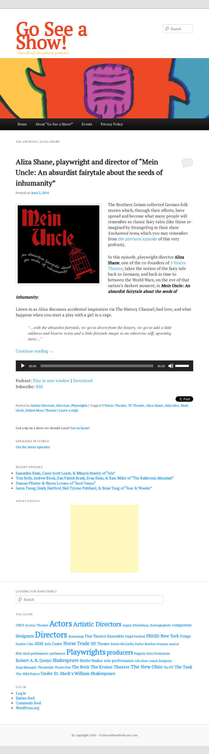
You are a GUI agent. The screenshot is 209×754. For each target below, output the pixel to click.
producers (120, 652)
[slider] (182, 365)
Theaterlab (45, 667)
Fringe (185, 636)
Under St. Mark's (57, 673)
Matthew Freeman (156, 644)
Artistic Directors (42, 405)
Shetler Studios (91, 660)
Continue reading (34, 351)
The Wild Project (28, 674)
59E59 (20, 625)
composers (182, 624)
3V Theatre (136, 405)
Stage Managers (26, 667)
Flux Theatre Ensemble (104, 636)
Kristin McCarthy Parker (127, 644)
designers (25, 636)
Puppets (140, 653)
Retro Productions (158, 653)
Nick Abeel (23, 653)
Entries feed (25, 698)
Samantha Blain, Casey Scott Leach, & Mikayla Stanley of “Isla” (65, 473)
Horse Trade (76, 643)
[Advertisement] (104, 539)
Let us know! (80, 428)
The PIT (169, 667)
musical (174, 644)
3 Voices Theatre (114, 405)
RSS (39, 386)
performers (57, 653)
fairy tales (172, 405)
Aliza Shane (155, 405)
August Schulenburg (135, 625)
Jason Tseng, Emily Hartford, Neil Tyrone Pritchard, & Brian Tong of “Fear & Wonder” (84, 488)
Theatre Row (62, 667)
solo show (141, 661)
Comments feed (28, 702)
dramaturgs (76, 636)
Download (82, 380)
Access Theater (36, 625)
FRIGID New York (162, 636)
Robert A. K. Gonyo (34, 660)
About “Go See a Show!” (54, 124)
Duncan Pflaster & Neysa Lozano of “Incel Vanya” (56, 483)
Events (87, 124)
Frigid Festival (135, 636)
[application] (104, 365)
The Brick (80, 667)
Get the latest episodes (33, 447)
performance (40, 653)
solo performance (119, 660)
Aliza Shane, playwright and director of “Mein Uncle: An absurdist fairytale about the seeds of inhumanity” (89, 172)
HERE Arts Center (48, 644)
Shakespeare (66, 660)
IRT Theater (100, 644)
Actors (60, 623)
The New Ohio (146, 667)
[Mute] (171, 366)
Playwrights (79, 405)
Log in (21, 693)
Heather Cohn (24, 644)
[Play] (23, 366)
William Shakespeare (95, 673)
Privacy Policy (112, 124)
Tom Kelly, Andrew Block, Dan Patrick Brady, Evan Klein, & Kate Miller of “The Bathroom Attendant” (95, 478)
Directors (63, 405)
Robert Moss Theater (41, 410)
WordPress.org (27, 707)
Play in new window (51, 380)
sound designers (160, 661)
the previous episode (137, 238)
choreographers (160, 625)
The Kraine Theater (110, 667)
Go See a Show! (52, 35)
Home (22, 124)
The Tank (183, 667)
